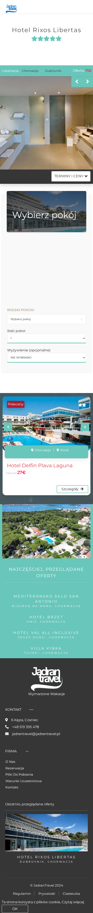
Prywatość (46, 894)
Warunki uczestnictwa (23, 781)
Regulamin (22, 894)
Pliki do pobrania (19, 774)
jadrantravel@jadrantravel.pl (36, 734)
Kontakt (11, 787)
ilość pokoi (16, 331)
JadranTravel (44, 885)
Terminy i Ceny (68, 176)
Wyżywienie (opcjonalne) (28, 350)
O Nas (10, 762)
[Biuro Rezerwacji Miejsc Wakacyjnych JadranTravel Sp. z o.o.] (11, 8)
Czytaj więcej (73, 902)
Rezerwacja (14, 768)
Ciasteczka (71, 894)
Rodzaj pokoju (20, 310)
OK (15, 909)
